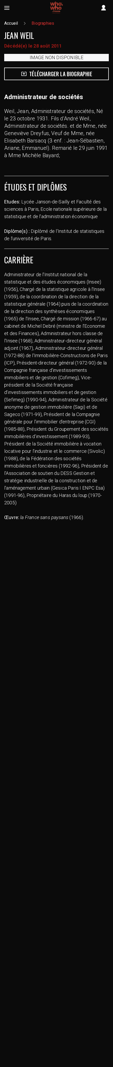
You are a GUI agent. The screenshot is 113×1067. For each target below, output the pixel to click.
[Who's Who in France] (56, 8)
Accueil (11, 23)
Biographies (43, 23)
